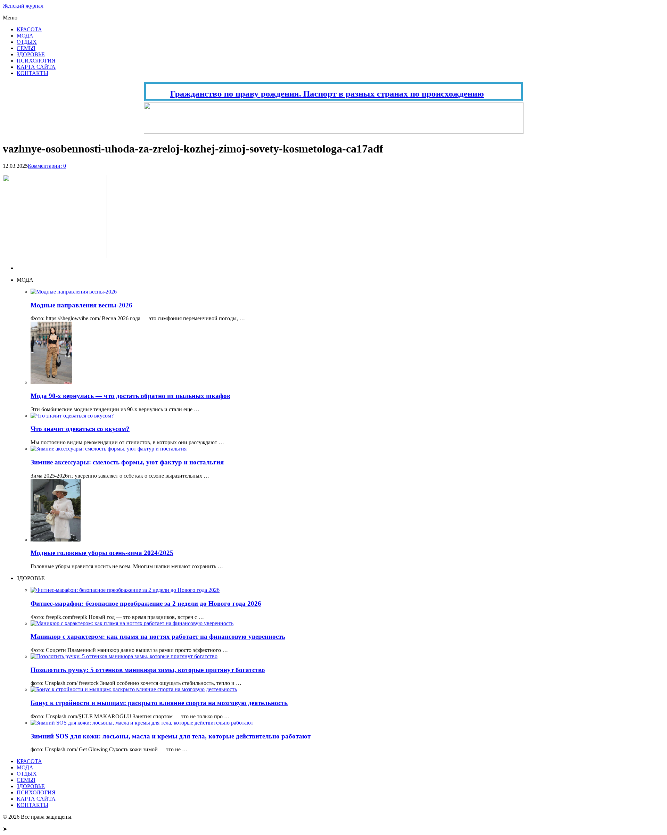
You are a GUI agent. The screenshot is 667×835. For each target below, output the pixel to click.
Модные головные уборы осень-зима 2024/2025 (102, 552)
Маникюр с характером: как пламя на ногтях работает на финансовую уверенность (158, 636)
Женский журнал (23, 6)
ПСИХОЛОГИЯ (36, 61)
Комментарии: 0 (47, 166)
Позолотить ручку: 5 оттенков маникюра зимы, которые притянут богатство (148, 669)
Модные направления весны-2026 (81, 305)
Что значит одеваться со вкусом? (80, 428)
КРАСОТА (29, 29)
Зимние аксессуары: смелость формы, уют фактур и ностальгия (127, 462)
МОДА (25, 36)
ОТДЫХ (27, 42)
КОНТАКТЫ (32, 73)
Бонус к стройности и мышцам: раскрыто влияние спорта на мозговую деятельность (159, 702)
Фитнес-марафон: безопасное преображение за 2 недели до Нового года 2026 (146, 603)
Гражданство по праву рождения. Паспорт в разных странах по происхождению (313, 93)
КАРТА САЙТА (36, 67)
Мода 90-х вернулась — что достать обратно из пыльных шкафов (130, 395)
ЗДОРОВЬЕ (31, 54)
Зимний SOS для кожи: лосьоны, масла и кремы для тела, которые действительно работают (171, 736)
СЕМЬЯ (26, 48)
